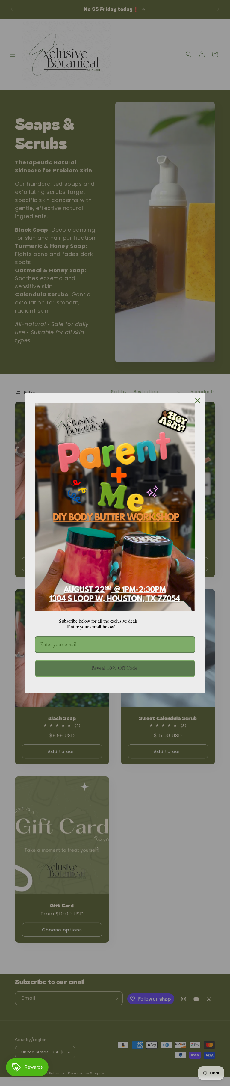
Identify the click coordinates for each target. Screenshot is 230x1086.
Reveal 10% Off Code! (115, 668)
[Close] (197, 400)
